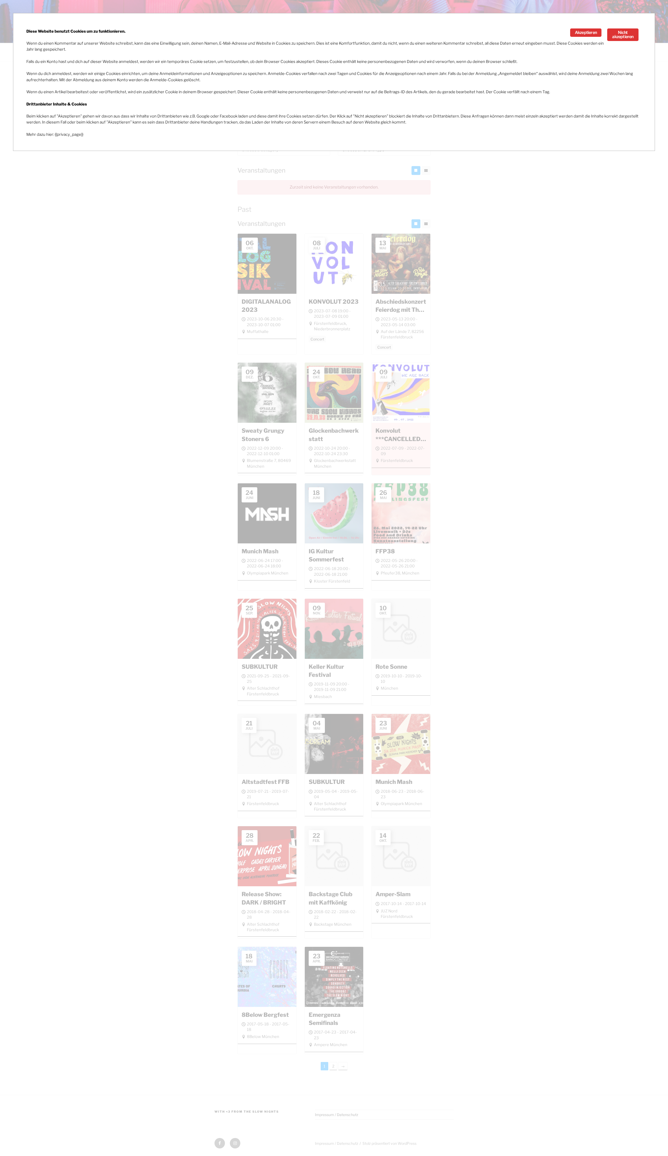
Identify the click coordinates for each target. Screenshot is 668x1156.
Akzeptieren (586, 32)
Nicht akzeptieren (622, 34)
